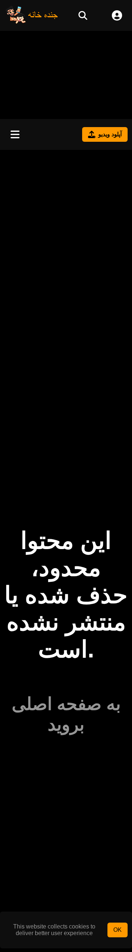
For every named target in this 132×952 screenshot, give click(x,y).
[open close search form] (83, 15)
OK (117, 930)
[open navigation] (15, 134)
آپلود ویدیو (110, 134)
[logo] (31, 22)
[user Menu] (117, 15)
